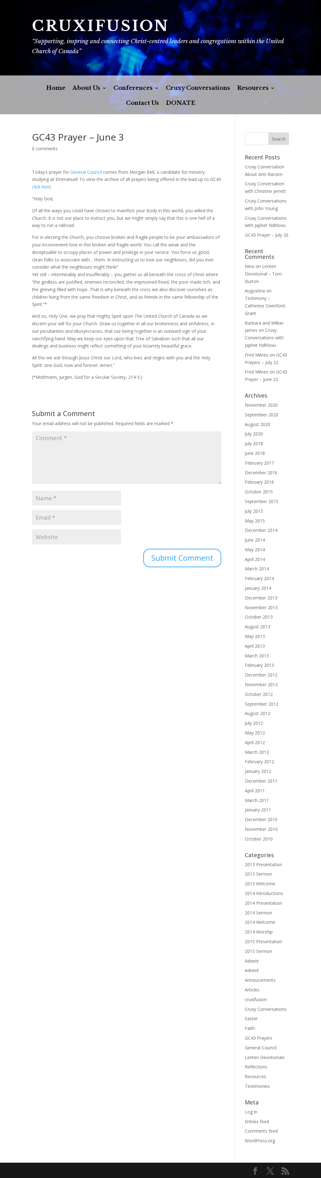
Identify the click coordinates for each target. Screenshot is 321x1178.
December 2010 (261, 819)
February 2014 (259, 578)
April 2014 (255, 559)
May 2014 (255, 550)
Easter (251, 1018)
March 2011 (257, 800)
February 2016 (259, 482)
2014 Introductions (264, 893)
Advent (252, 961)
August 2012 (257, 713)
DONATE (180, 103)
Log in (251, 1112)
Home (56, 88)
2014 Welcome (260, 922)
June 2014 (255, 540)
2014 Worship (259, 932)
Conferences (133, 88)
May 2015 (255, 521)
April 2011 (255, 791)
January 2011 (258, 810)
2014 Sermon (258, 913)
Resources (253, 88)
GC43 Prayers (258, 1038)
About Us (86, 88)
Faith (250, 1028)
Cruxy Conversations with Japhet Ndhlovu (264, 337)
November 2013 (261, 607)
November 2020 (261, 405)
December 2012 (261, 675)
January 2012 (258, 771)
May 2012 (255, 733)
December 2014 (261, 530)
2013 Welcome (260, 884)
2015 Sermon (258, 951)
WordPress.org (260, 1141)
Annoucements (260, 980)
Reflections (256, 1067)
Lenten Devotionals (265, 1057)
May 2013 (255, 636)
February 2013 (259, 665)
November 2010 (261, 829)
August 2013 (257, 627)
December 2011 (261, 781)
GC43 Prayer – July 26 (266, 235)
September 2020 (261, 415)
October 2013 (259, 617)
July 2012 (254, 723)
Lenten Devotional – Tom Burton (263, 273)
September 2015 (261, 501)
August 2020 (257, 424)
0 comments (45, 149)
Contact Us (142, 103)
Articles (252, 990)
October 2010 (259, 839)
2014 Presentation (263, 903)
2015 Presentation (263, 941)
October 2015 (259, 492)
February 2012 (259, 761)
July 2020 (254, 434)
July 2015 (254, 511)
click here (41, 187)
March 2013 (257, 656)
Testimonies (257, 1086)
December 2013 (261, 598)
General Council (86, 172)
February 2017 (259, 463)
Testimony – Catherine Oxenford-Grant (265, 305)
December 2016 (261, 473)
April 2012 (255, 742)
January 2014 (258, 588)
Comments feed (261, 1131)
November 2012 (261, 684)
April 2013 (255, 646)
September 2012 (261, 704)
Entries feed (257, 1121)
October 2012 (259, 694)
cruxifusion (256, 999)
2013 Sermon (258, 874)
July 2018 (254, 443)
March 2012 (257, 752)
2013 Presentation (263, 864)
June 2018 (255, 453)
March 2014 (257, 569)
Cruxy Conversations (198, 88)
